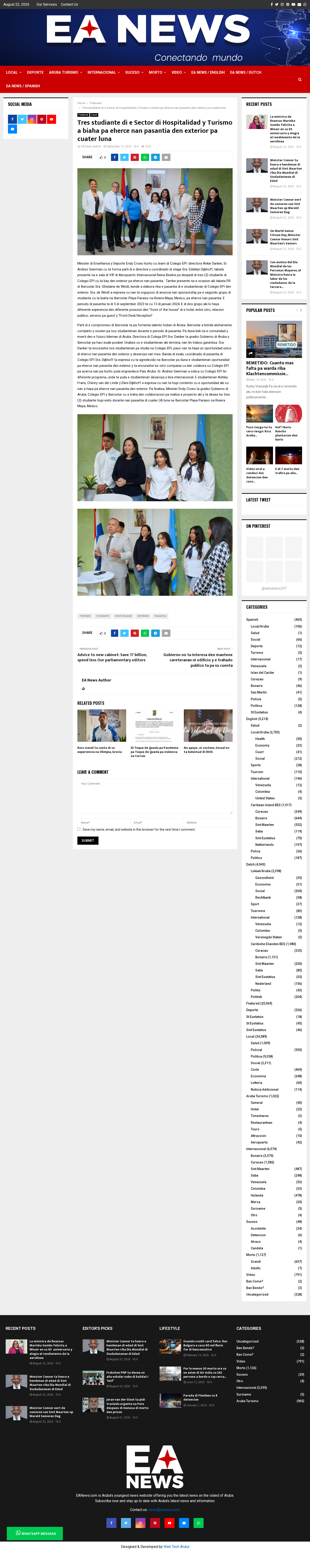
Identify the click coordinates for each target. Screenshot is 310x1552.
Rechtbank (263, 897)
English (251, 719)
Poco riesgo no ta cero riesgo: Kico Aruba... (259, 431)
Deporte (35, 72)
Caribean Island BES (266, 805)
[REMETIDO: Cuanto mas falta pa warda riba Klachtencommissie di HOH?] (274, 339)
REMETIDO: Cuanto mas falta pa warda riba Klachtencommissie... (270, 368)
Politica (256, 1056)
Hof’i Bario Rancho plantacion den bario (286, 433)
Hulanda (257, 1195)
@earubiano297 (274, 588)
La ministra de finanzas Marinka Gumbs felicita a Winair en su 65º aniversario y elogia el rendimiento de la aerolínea (285, 129)
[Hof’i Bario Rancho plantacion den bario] (288, 414)
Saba (259, 831)
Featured (83, 115)
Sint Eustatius (265, 838)
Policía (256, 699)
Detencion (258, 1235)
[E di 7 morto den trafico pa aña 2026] (288, 456)
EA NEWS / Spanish (23, 86)
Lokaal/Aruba (261, 871)
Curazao (257, 679)
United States (265, 798)
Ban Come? (254, 1281)
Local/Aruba (260, 626)
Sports (256, 765)
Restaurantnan (261, 1122)
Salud (255, 633)
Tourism (257, 772)
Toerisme (258, 911)
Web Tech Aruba (176, 1547)
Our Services (47, 4)
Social (255, 639)
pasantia (160, 616)
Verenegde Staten (268, 937)
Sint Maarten (264, 825)
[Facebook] (111, 1523)
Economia (258, 1076)
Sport (255, 904)
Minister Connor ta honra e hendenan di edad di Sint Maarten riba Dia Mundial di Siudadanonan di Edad (286, 170)
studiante (102, 616)
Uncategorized (257, 1294)
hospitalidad (123, 616)
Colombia (262, 791)
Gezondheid (264, 878)
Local (12, 72)
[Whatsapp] (199, 1523)
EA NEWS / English (208, 72)
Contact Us (69, 4)
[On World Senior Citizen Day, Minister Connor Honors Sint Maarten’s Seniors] (257, 236)
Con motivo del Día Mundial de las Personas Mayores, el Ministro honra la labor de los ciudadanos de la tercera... (285, 274)
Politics (256, 858)
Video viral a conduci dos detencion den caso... (257, 475)
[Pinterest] (155, 1523)
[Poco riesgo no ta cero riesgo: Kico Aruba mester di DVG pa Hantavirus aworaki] (259, 414)
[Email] (184, 1523)
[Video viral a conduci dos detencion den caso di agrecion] (259, 456)
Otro (254, 1215)
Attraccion (258, 1136)
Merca (255, 1202)
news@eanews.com (164, 1510)
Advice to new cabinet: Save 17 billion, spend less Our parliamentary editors (112, 658)
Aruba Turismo (63, 72)
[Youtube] (170, 1523)
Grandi (256, 1261)
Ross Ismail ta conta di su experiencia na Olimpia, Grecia (99, 749)
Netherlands (264, 845)
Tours (255, 1129)
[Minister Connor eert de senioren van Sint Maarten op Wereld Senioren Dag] (257, 205)
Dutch (250, 864)
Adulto (256, 1268)
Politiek (256, 997)
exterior (143, 616)
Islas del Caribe (262, 672)
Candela (257, 1248)
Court (259, 752)
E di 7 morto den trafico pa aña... (287, 471)
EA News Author (91, 146)
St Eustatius (259, 712)
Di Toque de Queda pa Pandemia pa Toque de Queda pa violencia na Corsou (154, 752)
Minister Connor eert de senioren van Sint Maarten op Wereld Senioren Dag (285, 206)
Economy (262, 745)
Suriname (258, 1208)
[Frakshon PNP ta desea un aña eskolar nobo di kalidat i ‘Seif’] (93, 1378)
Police (255, 851)
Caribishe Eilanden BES (268, 944)
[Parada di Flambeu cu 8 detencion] (170, 1401)
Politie (255, 990)
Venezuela (258, 666)
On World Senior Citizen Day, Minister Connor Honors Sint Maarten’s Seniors (285, 237)
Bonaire (257, 686)
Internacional (102, 72)
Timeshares (260, 1116)
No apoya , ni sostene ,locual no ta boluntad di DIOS (206, 749)
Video (177, 72)
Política (256, 706)
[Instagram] (140, 1523)
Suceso (132, 72)
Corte (255, 1069)
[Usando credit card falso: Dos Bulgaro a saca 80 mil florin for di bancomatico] (170, 1346)
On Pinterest (258, 526)
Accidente (258, 1228)
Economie (263, 884)
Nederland (263, 983)
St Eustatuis (254, 1017)
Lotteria (256, 1083)
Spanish (252, 619)
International (260, 778)
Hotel (255, 1109)
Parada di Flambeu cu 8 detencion (200, 1397)
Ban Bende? (255, 1288)
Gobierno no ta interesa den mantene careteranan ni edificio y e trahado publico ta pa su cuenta (198, 660)
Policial (256, 1050)
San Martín (259, 692)
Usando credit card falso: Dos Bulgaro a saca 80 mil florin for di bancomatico (205, 1345)
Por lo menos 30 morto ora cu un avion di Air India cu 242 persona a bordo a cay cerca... (204, 1372)
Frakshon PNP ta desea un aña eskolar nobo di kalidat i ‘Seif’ (127, 1376)
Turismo (257, 652)
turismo (85, 616)
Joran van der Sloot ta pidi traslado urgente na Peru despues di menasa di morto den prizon (127, 1406)
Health (260, 739)
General (257, 1102)
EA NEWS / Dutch (245, 72)
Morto (155, 72)
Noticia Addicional (264, 1089)
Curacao (261, 811)
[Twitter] (126, 1523)
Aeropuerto (259, 1142)
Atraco (256, 1241)
